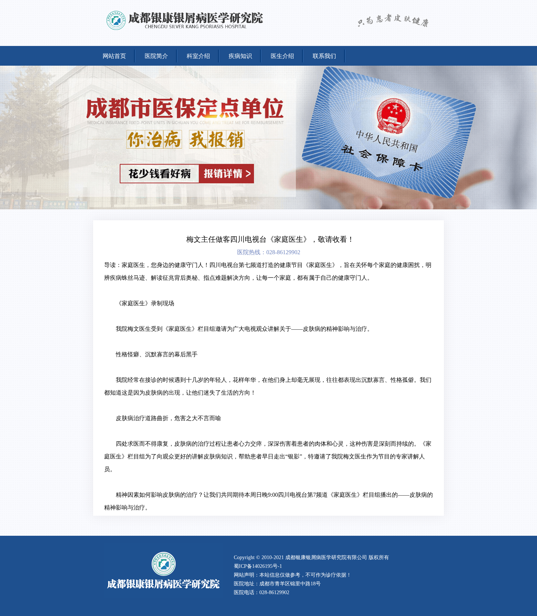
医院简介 (156, 56)
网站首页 (114, 56)
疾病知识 (240, 56)
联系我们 (324, 56)
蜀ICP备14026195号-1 (258, 566)
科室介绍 (198, 56)
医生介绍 (282, 56)
